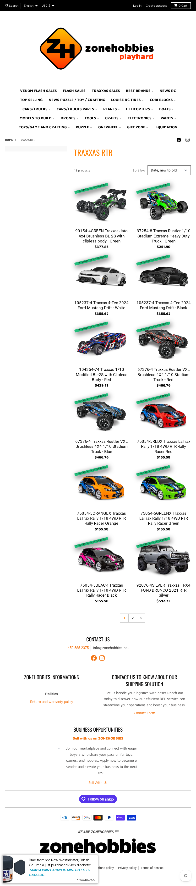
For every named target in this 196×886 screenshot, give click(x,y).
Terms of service (152, 868)
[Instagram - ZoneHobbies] (187, 140)
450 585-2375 (78, 648)
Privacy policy (127, 868)
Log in (137, 5)
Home (9, 139)
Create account (156, 5)
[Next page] (141, 618)
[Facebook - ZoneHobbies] (179, 140)
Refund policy (104, 868)
